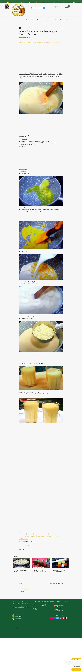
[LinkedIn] (60, 618)
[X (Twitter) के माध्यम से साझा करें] (22, 545)
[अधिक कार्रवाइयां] (62, 28)
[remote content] (41, 59)
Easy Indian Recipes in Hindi (18, 19)
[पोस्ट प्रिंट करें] (31, 545)
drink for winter (48, 536)
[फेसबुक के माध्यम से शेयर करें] (19, 545)
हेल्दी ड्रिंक (21, 536)
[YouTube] (63, 618)
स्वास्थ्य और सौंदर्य (25, 541)
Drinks (20, 541)
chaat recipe (45, 19)
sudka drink (27, 536)
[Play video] (41, 410)
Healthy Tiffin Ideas (30, 19)
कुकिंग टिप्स (38, 19)
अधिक (51, 19)
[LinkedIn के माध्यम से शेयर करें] (25, 545)
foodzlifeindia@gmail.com (60, 605)
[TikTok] (66, 618)
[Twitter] (57, 618)
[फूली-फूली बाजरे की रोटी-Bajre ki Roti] (21, 563)
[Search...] (44, 8)
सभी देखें (68, 556)
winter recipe (30, 533)
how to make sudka (23, 538)
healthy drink (37, 533)
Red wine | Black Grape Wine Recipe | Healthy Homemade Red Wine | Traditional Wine (40, 571)
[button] (67, 6)
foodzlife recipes (23, 533)
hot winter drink (45, 533)
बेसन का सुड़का (55, 536)
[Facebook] (54, 618)
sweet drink (33, 536)
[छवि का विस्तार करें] (41, 98)
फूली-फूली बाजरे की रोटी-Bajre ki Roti (21, 571)
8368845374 (58, 608)
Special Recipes (32, 541)
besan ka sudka (41, 536)
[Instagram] (51, 618)
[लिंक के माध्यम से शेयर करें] (28, 545)
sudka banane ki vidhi (54, 533)
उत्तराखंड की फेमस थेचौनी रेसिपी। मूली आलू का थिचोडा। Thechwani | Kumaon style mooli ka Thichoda (60, 571)
